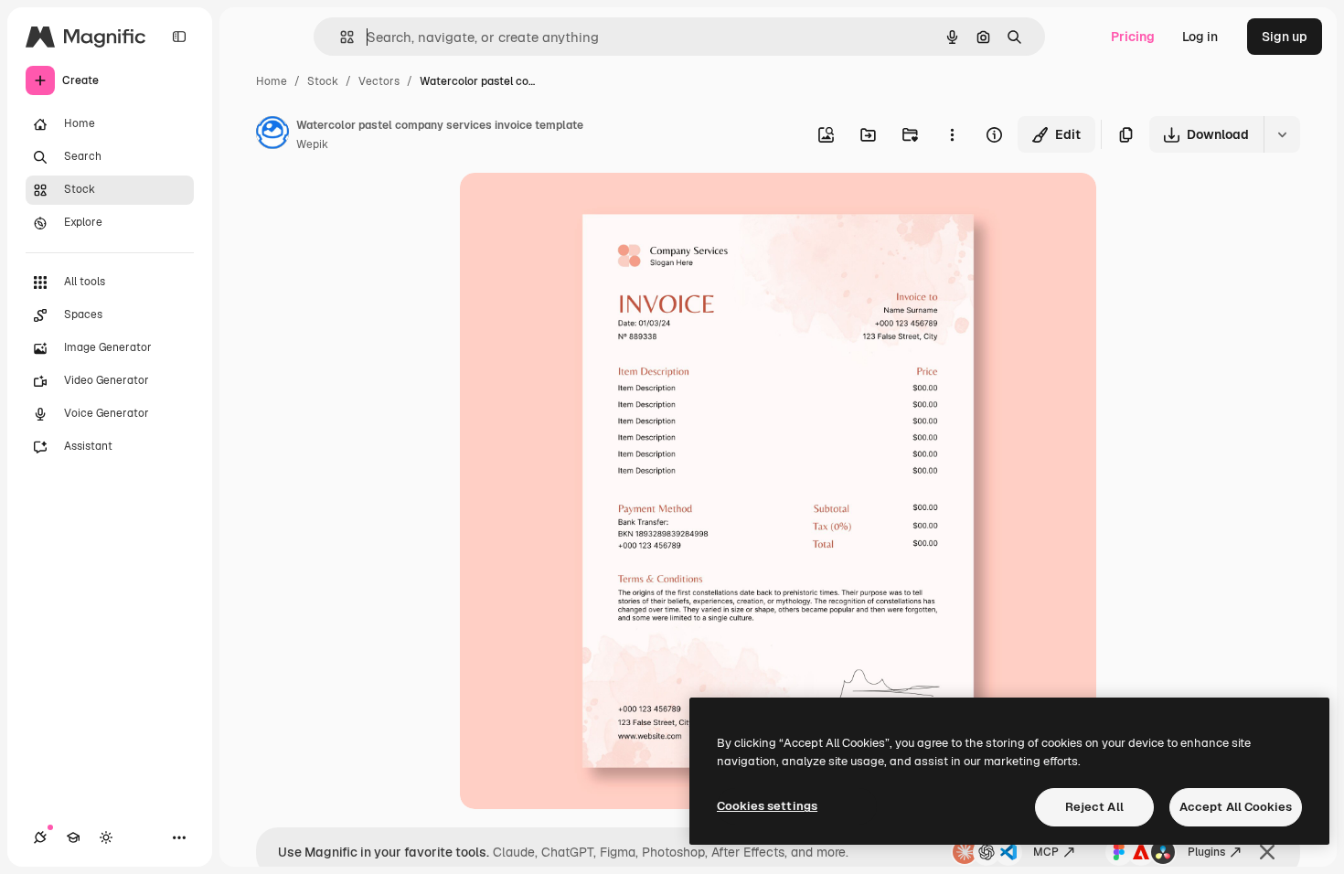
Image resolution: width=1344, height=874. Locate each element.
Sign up (1284, 36)
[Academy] (73, 837)
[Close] (1267, 852)
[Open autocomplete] (340, 37)
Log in (1200, 36)
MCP (1046, 852)
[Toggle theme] (106, 837)
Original (577, 208)
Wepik (312, 144)
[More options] (951, 134)
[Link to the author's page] (272, 135)
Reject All (1094, 807)
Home (271, 81)
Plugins (1206, 852)
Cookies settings (767, 806)
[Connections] (40, 837)
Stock (322, 81)
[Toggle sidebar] (179, 36)
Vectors (379, 81)
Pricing (1133, 36)
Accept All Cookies (1235, 807)
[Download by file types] (1282, 134)
